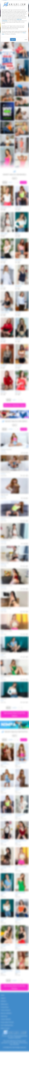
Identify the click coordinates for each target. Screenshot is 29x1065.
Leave (26, 39)
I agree (13, 39)
